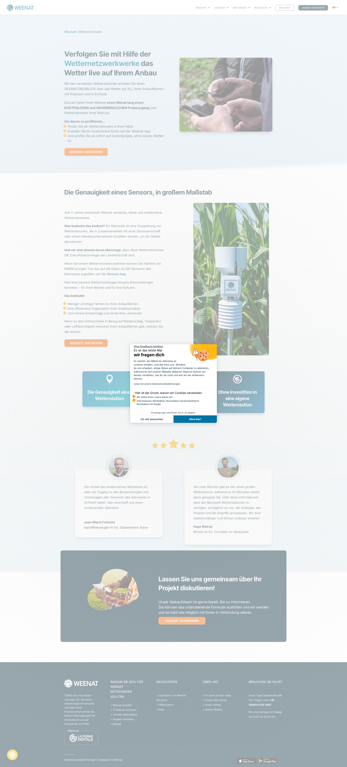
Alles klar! (195, 419)
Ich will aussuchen (152, 419)
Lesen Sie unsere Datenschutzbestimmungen (157, 384)
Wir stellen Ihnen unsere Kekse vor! (155, 397)
